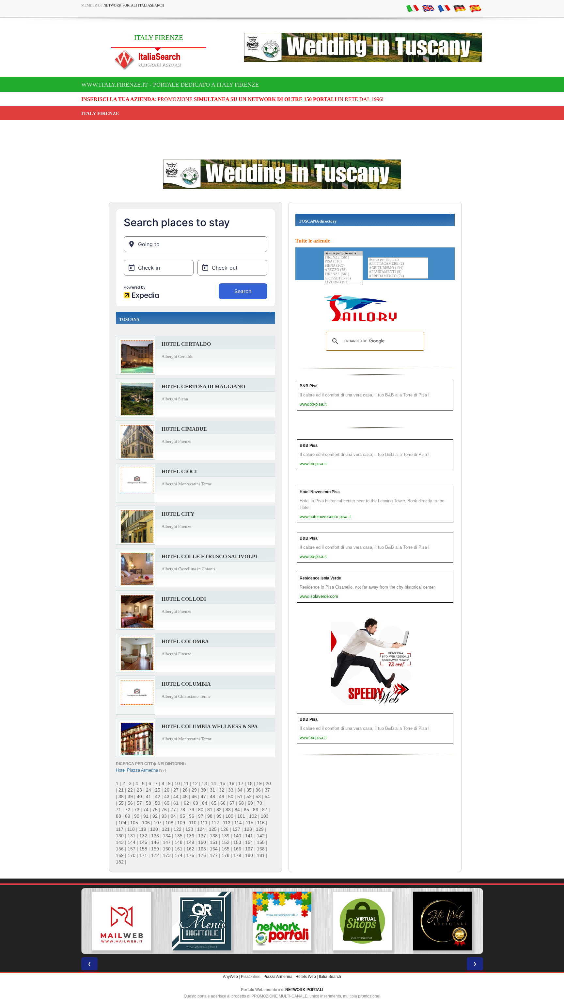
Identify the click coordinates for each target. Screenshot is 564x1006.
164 (214, 848)
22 (130, 790)
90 (136, 816)
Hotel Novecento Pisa (320, 492)
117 (119, 829)
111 (204, 822)
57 (139, 803)
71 (118, 809)
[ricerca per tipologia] (398, 260)
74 (146, 809)
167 (249, 848)
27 (176, 790)
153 (237, 842)
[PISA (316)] (343, 262)
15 (222, 783)
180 (249, 855)
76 (164, 809)
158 (143, 848)
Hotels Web (305, 976)
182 (120, 861)
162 (190, 848)
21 (121, 790)
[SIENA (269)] (343, 266)
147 (167, 842)
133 (155, 835)
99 (219, 816)
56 (130, 803)
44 (176, 796)
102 (253, 816)
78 (182, 809)
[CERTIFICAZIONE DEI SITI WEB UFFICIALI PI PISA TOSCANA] (442, 921)
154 (249, 842)
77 (173, 809)
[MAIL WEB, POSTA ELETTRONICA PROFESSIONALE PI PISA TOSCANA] (121, 921)
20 (268, 783)
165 (225, 848)
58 (148, 803)
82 (219, 809)
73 (136, 809)
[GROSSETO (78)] (343, 279)
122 (177, 829)
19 (259, 783)
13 (204, 783)
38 (121, 796)
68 (241, 803)
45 (185, 796)
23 (139, 790)
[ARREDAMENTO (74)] (398, 276)
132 (143, 835)
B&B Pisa (309, 386)
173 (167, 855)
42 (157, 796)
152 (225, 842)
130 (120, 835)
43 (166, 796)
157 (131, 848)
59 (157, 803)
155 (261, 842)
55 (121, 803)
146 (155, 842)
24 (148, 790)
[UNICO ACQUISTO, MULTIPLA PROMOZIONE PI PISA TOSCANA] (282, 921)
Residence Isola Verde (320, 578)
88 (118, 816)
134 (167, 835)
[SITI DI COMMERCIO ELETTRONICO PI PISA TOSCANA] (362, 921)
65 (213, 803)
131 (131, 835)
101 (241, 816)
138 (214, 835)
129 (260, 829)
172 (155, 855)
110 (192, 822)
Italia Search (330, 976)
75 (155, 809)
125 (213, 829)
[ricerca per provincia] (343, 253)
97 (200, 816)
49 (221, 796)
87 (264, 809)
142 (261, 835)
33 (230, 790)
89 (127, 816)
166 (237, 848)
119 (142, 829)
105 (134, 822)
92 (155, 816)
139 (225, 835)
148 (178, 842)
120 (154, 829)
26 (166, 790)
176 (202, 855)
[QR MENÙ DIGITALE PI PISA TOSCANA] (201, 921)
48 (212, 796)
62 (186, 803)
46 (194, 796)
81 (209, 809)
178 (225, 855)
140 (237, 835)
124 (201, 829)
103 (265, 816)
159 (155, 848)
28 (185, 790)
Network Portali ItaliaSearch (133, 5)
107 (158, 822)
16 (231, 783)
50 (230, 796)
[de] (459, 8)
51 (240, 796)
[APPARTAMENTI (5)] (398, 272)
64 (204, 803)
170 (131, 855)
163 (202, 848)
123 (189, 829)
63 (195, 803)
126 (224, 829)
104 (122, 822)
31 (212, 790)
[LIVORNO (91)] (343, 282)
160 (167, 848)
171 (143, 855)
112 (215, 822)
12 (195, 783)
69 (250, 803)
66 (223, 803)
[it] (412, 8)
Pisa (245, 976)
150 (202, 842)
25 (157, 790)
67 (232, 803)
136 (190, 835)
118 (131, 829)
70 (259, 803)
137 (202, 835)
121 (166, 829)
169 (120, 855)
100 (229, 816)
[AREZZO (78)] (343, 270)
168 (261, 848)
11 (186, 783)
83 (228, 809)
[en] (428, 8)
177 (214, 855)
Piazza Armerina (277, 976)
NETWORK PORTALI (304, 989)
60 (166, 803)
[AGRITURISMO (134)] (398, 268)
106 (146, 822)
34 (240, 790)
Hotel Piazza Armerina (137, 770)
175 (190, 855)
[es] (475, 8)
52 (249, 796)
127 (236, 829)
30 (203, 790)
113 (226, 822)
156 (120, 848)
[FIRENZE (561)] (343, 258)
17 (240, 783)
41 (148, 796)
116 (261, 822)
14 (213, 783)
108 (169, 822)
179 (237, 855)
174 (178, 855)
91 (146, 816)
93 (164, 816)
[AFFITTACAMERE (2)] (398, 264)
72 (127, 809)
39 (130, 796)
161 (178, 848)
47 (203, 796)
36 (258, 790)
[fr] (443, 8)
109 (181, 822)
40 (139, 796)
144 (131, 842)
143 (120, 842)
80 (200, 809)
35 (249, 790)
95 (182, 816)
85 (246, 809)
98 (209, 816)
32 (221, 790)
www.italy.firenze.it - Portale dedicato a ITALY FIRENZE (170, 84)
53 (258, 796)
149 (190, 842)
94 (173, 816)
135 (178, 835)
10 (177, 783)
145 (143, 842)
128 (248, 829)
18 (250, 783)
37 (267, 790)
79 (191, 809)
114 (238, 822)
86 (255, 809)
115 (249, 822)
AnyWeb (230, 976)
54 (267, 796)
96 (191, 816)
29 (194, 790)
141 (249, 835)
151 (214, 842)
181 (261, 855)
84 (237, 809)
